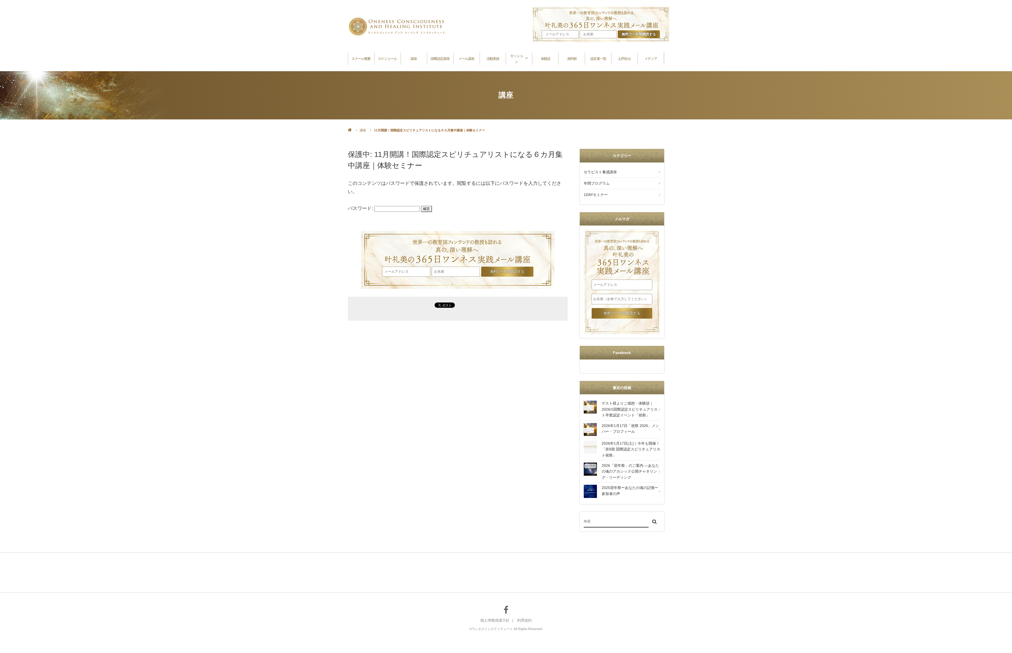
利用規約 (524, 620)
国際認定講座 (440, 59)
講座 (414, 59)
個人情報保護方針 (495, 620)
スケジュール (387, 59)
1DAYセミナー (596, 195)
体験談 (545, 59)
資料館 (572, 59)
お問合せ (624, 59)
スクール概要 (361, 59)
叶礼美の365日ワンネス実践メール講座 (457, 248)
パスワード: (361, 208)
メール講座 (466, 59)
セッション (516, 59)
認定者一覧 (598, 59)
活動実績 (492, 59)
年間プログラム (597, 183)
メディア (650, 59)
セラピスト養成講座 (600, 172)
